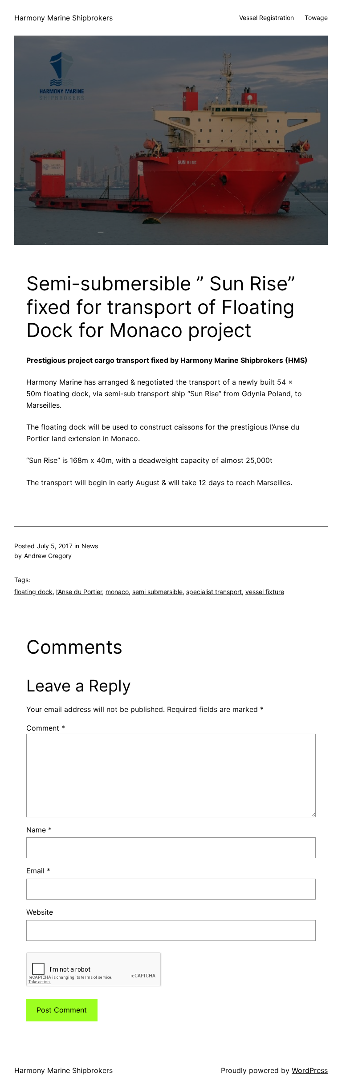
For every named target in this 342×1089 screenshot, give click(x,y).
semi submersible (157, 591)
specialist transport (214, 591)
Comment (45, 727)
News (89, 546)
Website (39, 912)
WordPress (310, 1070)
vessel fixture (264, 591)
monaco (117, 591)
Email (38, 870)
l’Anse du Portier (79, 591)
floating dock (33, 591)
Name (39, 829)
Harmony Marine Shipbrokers (63, 17)
